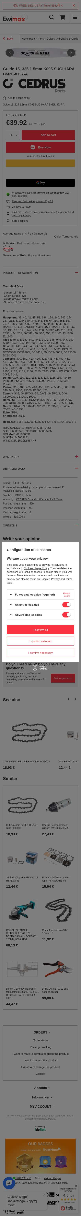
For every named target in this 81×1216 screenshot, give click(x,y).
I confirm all (40, 629)
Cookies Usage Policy (36, 568)
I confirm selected (40, 641)
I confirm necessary (40, 652)
